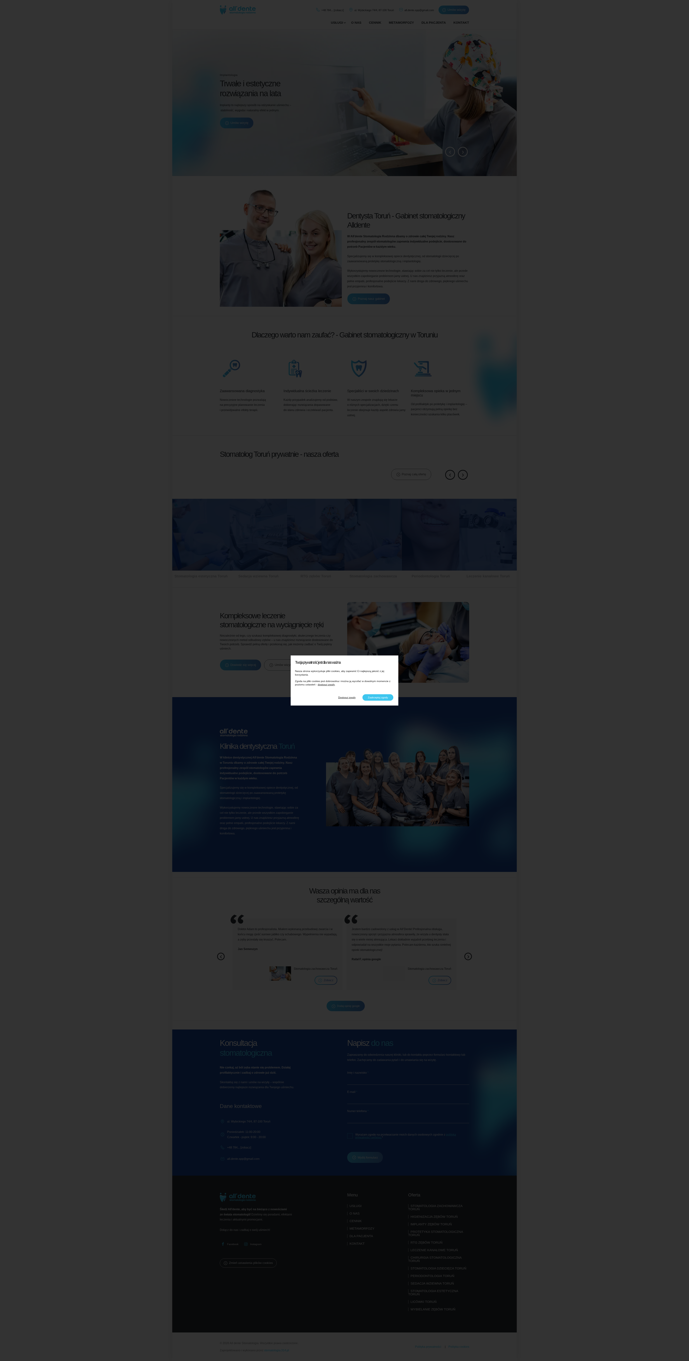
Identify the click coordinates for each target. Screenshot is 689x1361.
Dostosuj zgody (347, 697)
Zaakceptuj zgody (378, 697)
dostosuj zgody (326, 684)
